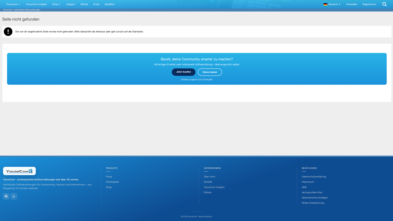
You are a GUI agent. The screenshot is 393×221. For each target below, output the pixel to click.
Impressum (308, 181)
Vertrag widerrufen (312, 192)
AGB (304, 187)
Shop (109, 187)
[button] (332, 4)
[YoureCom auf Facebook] (6, 196)
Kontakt (208, 181)
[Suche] (384, 4)
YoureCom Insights (214, 187)
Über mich (209, 176)
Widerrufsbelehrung (313, 202)
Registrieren (369, 4)
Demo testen (210, 72)
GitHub (207, 192)
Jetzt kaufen (183, 71)
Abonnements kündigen (315, 197)
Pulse (109, 176)
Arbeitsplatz (112, 181)
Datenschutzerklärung (314, 176)
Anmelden (351, 4)
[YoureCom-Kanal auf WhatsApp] (14, 196)
